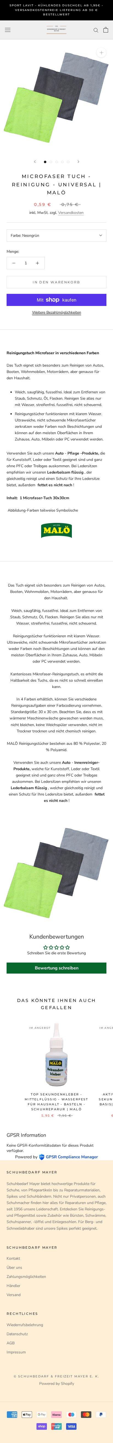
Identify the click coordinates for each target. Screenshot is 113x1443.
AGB (11, 1343)
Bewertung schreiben (56, 968)
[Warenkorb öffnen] (105, 30)
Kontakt (13, 1258)
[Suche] (96, 30)
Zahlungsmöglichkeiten (26, 1276)
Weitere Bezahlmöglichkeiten (56, 312)
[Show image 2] (51, 162)
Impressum (16, 1352)
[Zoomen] (101, 52)
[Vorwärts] (78, 161)
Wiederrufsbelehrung (25, 1325)
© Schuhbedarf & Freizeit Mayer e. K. (56, 1376)
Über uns (14, 1267)
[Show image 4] (62, 162)
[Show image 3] (56, 162)
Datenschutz (17, 1334)
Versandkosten (71, 212)
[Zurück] (35, 161)
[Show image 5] (68, 162)
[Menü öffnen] (7, 30)
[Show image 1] (45, 162)
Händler (13, 1285)
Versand (14, 1294)
